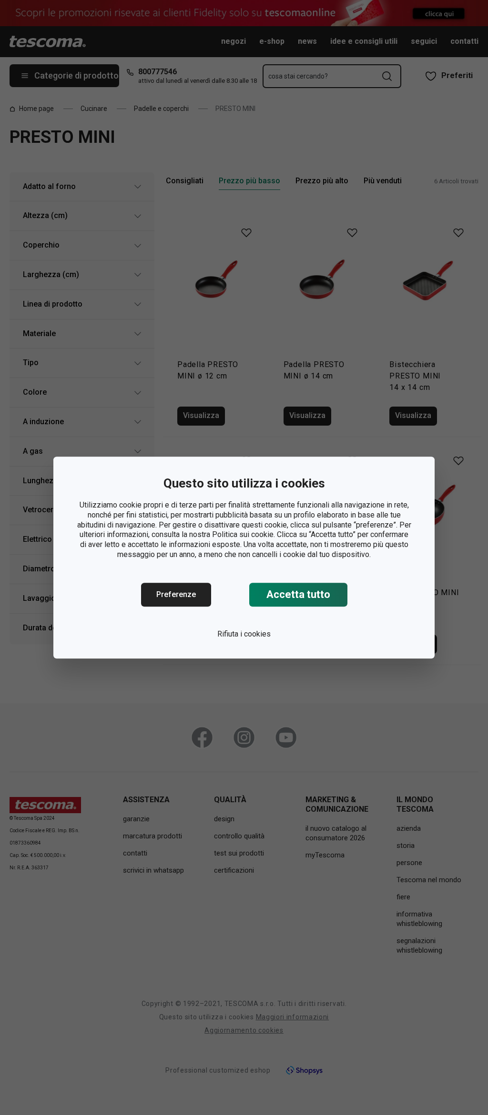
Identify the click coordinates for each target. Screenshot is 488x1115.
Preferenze (176, 594)
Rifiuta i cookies (244, 633)
